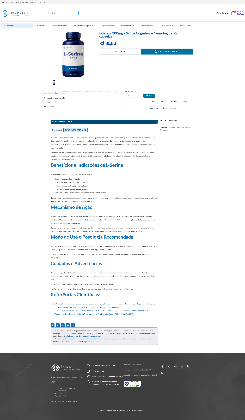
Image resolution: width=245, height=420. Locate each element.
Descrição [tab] (57, 130)
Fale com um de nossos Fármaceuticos (84, 336)
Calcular (149, 95)
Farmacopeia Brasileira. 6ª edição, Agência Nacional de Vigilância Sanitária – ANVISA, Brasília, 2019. (94, 314)
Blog (26, 2)
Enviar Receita (14, 2)
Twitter (58, 325)
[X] (168, 366)
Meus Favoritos (167, 25)
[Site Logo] (15, 13)
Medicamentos (127, 25)
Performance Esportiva (83, 25)
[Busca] (74, 13)
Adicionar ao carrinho (168, 52)
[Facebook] (162, 366)
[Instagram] (181, 366)
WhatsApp (73, 325)
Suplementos (107, 25)
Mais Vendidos (148, 25)
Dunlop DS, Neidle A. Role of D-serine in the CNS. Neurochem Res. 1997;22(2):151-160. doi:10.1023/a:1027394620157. (102, 311)
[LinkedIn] (188, 366)
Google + (63, 325)
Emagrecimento (60, 25)
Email (68, 325)
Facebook (52, 325)
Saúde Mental (175, 127)
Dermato (41, 25)
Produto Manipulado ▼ (62, 122)
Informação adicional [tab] (75, 130)
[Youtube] (175, 366)
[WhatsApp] (162, 372)
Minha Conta (34, 2)
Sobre (22, 2)
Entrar (45, 2)
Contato (5, 2)
